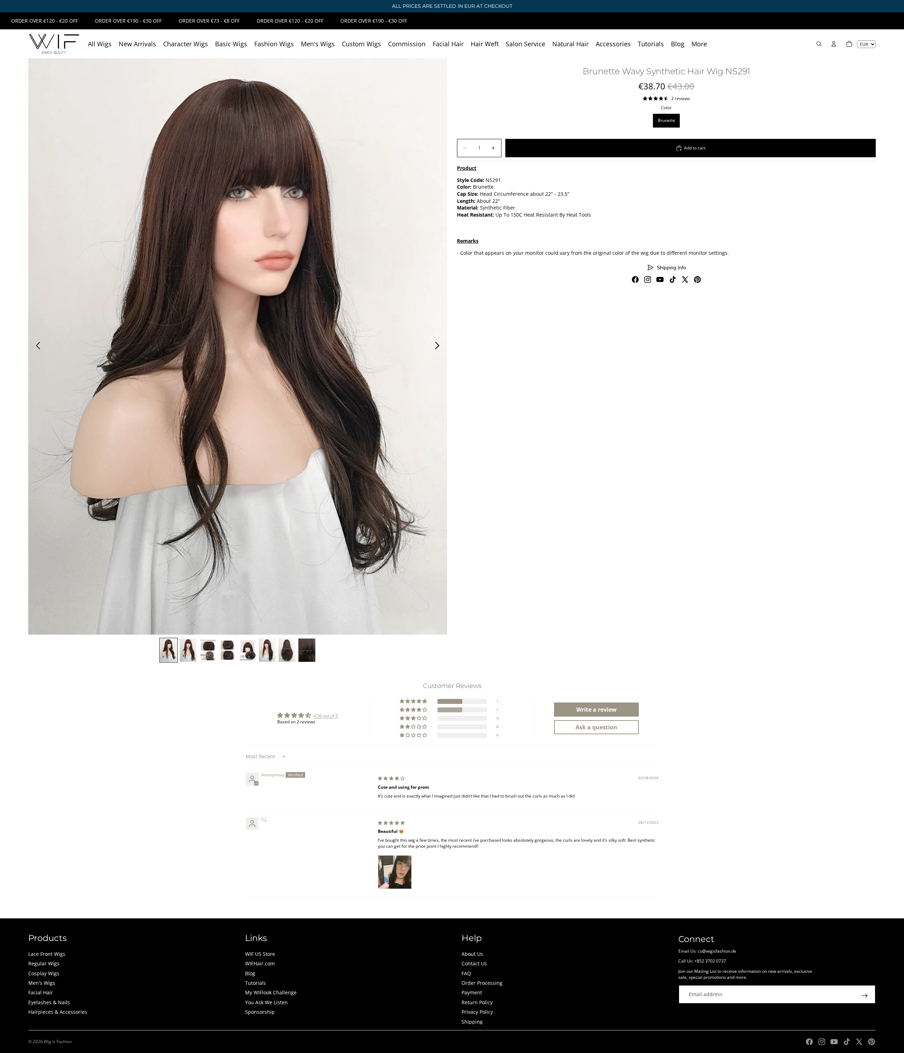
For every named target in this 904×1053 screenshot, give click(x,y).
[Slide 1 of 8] (168, 650)
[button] (414, 701)
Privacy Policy (477, 1011)
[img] (391, 778)
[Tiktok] (672, 279)
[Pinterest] (697, 279)
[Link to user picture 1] (395, 872)
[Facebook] (635, 279)
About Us (472, 954)
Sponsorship (260, 1011)
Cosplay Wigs (43, 973)
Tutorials (255, 983)
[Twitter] (685, 279)
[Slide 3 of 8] (208, 650)
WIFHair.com (260, 963)
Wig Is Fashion (58, 1042)
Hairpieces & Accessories (57, 1011)
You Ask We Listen (266, 1002)
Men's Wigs (41, 983)
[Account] (833, 44)
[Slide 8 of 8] (306, 650)
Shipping (472, 1021)
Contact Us (474, 963)
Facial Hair (40, 992)
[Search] (819, 44)
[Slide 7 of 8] (287, 650)
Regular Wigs (43, 963)
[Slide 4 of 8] (227, 650)
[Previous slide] (36, 346)
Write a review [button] (596, 709)
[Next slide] (439, 346)
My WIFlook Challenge (271, 992)
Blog (250, 973)
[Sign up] (864, 995)
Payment (472, 992)
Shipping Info (671, 267)
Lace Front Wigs (46, 954)
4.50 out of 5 (326, 716)
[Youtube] (660, 279)
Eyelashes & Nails (49, 1002)
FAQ (466, 973)
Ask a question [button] (596, 727)
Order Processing (482, 983)
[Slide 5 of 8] (247, 650)
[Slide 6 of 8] (267, 650)
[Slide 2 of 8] (188, 650)
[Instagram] (647, 279)
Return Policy (477, 1002)
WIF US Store (260, 954)
